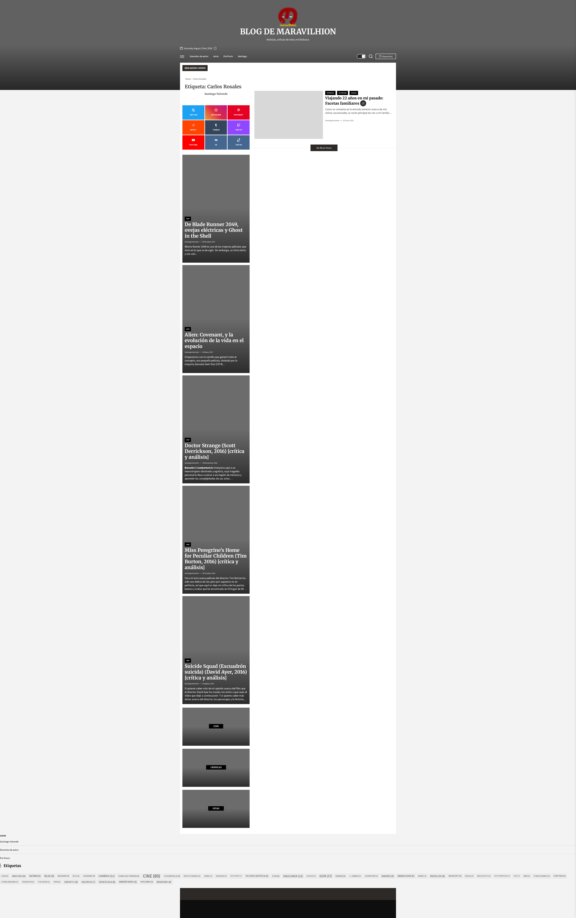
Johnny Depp (371, 876)
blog (49, 876)
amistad (19, 876)
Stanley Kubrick (542, 876)
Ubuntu (71, 882)
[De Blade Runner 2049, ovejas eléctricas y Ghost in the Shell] (216, 209)
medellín (437, 876)
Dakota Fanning (192, 876)
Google (311, 876)
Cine (187, 219)
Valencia (88, 881)
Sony (517, 876)
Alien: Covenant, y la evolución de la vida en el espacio (214, 340)
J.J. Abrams (355, 876)
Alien (5, 876)
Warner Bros (128, 881)
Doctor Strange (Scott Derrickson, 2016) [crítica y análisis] (214, 451)
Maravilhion (406, 876)
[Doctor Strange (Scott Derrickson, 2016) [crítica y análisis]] (216, 429)
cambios (107, 876)
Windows (164, 882)
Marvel (422, 876)
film (275, 876)
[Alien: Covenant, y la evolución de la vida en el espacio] (216, 319)
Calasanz (89, 876)
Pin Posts (228, 56)
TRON (57, 882)
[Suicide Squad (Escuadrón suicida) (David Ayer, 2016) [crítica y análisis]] (216, 650)
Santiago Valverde (332, 120)
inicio (216, 56)
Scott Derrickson (502, 876)
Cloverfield (172, 876)
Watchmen (147, 882)
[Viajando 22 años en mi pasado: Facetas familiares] (288, 115)
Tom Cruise (44, 882)
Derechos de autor (199, 56)
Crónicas (330, 93)
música (469, 876)
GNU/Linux (293, 876)
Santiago (242, 56)
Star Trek (560, 876)
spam (527, 876)
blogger (63, 876)
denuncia (221, 876)
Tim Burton (28, 882)
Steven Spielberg (10, 882)
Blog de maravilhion (288, 31)
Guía (326, 876)
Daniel (208, 876)
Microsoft (455, 876)
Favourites (387, 56)
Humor (354, 93)
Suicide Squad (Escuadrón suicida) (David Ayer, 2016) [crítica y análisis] (216, 672)
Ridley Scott (483, 876)
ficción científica (257, 876)
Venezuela (107, 882)
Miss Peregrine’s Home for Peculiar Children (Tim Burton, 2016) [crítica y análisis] (216, 558)
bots (76, 876)
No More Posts (324, 147)
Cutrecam (342, 93)
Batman (35, 876)
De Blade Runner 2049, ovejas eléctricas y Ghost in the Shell (214, 230)
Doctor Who (236, 876)
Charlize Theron (128, 876)
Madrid (388, 876)
